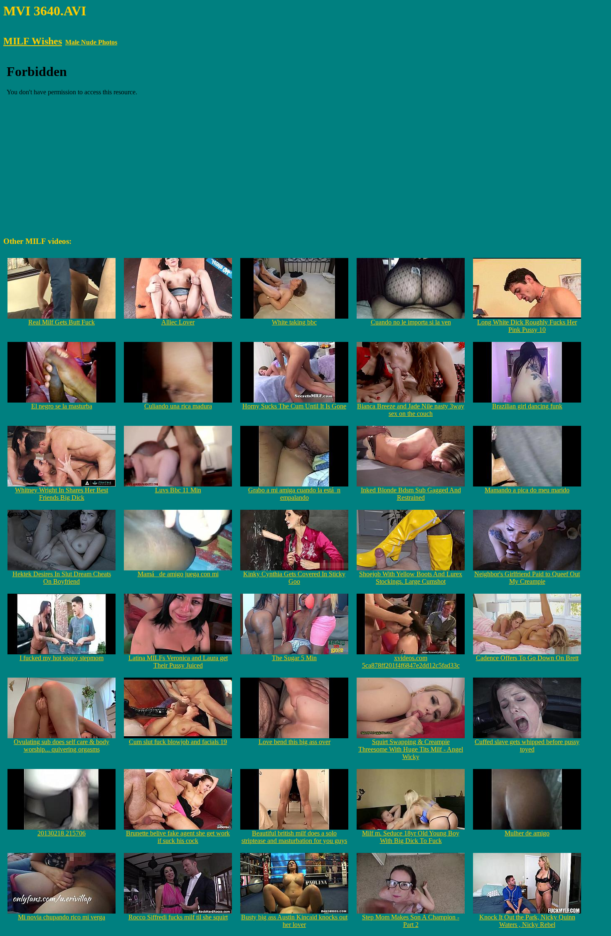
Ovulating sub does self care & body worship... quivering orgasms (61, 745)
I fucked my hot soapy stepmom (61, 657)
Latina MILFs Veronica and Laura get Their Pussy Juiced (178, 661)
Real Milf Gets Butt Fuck (61, 322)
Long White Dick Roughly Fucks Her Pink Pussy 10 (527, 326)
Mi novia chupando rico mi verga (61, 917)
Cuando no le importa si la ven (411, 322)
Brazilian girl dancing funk (527, 406)
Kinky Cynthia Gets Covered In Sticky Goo (294, 577)
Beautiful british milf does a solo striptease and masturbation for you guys (294, 837)
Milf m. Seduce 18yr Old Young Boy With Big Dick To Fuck (410, 837)
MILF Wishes (32, 41)
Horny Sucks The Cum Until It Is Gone (294, 406)
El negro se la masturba (61, 406)
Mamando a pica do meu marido (527, 490)
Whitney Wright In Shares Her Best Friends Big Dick (61, 493)
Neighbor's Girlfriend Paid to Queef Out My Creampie (527, 577)
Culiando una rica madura (178, 406)
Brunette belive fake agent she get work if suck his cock (178, 837)
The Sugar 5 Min (294, 657)
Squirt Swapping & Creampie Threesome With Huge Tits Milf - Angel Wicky (410, 749)
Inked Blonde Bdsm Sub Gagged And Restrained (411, 493)
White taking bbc (294, 322)
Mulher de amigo (527, 833)
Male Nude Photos (91, 42)
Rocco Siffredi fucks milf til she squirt (178, 917)
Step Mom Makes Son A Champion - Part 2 (410, 921)
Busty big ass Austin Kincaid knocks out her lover (294, 921)
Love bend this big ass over (294, 741)
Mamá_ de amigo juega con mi (178, 573)
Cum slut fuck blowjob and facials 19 (178, 741)
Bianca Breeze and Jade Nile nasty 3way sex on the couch (410, 410)
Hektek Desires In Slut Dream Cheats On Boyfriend (61, 577)
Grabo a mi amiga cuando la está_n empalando (294, 493)
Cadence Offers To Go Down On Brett (527, 657)
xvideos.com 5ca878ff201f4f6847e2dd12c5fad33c (411, 661)
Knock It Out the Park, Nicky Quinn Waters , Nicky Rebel (527, 921)
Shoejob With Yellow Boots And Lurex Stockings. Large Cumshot (410, 577)
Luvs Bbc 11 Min (178, 490)
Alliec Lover (178, 322)
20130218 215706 (61, 833)
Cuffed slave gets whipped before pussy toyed (527, 745)
